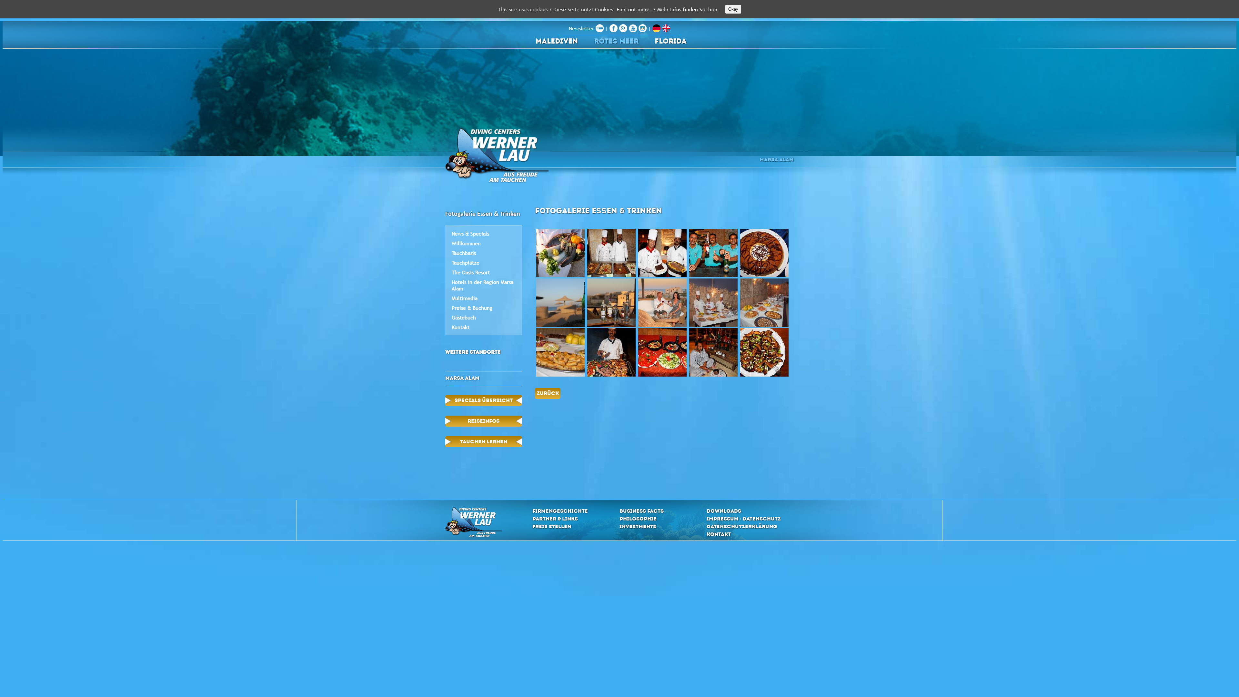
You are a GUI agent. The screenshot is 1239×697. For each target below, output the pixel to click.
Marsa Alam (777, 160)
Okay (733, 9)
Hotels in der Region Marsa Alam (482, 285)
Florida (671, 41)
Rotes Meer (616, 41)
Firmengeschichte (560, 511)
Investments (638, 526)
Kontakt (460, 327)
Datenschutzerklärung (742, 526)
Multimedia (465, 298)
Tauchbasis (464, 253)
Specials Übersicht (484, 400)
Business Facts (642, 511)
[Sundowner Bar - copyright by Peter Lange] (611, 302)
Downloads (724, 511)
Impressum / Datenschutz (744, 519)
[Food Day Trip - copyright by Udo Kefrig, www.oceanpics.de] (764, 352)
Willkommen (466, 243)
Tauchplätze (465, 262)
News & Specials (470, 233)
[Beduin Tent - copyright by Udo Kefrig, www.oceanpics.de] (713, 352)
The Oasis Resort (471, 272)
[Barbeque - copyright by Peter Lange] (713, 302)
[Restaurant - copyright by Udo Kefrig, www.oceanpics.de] (611, 253)
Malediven (557, 41)
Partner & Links (555, 519)
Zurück (548, 393)
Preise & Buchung (472, 307)
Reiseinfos (483, 421)
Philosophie (638, 519)
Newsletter (582, 28)
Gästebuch (464, 317)
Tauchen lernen (483, 442)
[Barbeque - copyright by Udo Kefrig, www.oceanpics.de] (611, 352)
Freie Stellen (551, 526)
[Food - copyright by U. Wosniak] (560, 253)
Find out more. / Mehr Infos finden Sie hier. (668, 9)
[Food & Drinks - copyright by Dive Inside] (560, 302)
